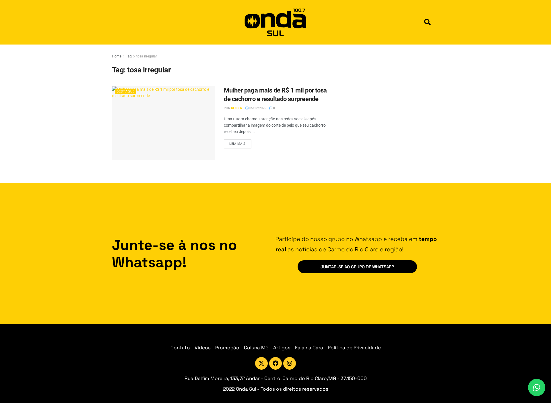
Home (116, 56)
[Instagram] (289, 363)
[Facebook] (275, 363)
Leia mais (240, 142)
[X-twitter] (261, 363)
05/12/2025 (257, 108)
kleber (236, 108)
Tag (129, 56)
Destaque (126, 91)
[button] (427, 22)
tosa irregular (146, 56)
